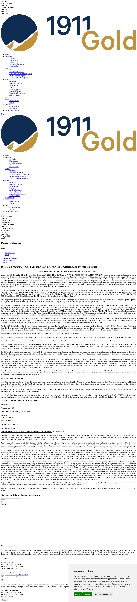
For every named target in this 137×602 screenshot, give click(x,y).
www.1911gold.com (72, 346)
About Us (12, 58)
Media (11, 103)
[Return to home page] (68, 542)
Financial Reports (15, 91)
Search (3, 114)
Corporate (8, 56)
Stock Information (15, 83)
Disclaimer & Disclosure (9, 573)
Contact (7, 105)
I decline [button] (87, 594)
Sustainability (14, 66)
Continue (4, 600)
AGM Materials (14, 95)
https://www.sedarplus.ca (33, 346)
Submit (4, 504)
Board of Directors (15, 62)
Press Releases (14, 101)
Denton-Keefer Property (17, 76)
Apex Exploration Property (18, 77)
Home (7, 54)
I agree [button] (77, 594)
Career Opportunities (12, 110)
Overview (12, 70)
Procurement (13, 108)
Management (13, 60)
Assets (7, 68)
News (7, 99)
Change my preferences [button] (103, 594)
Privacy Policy (92, 589)
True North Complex (16, 72)
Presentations (13, 85)
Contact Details (14, 106)
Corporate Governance (17, 64)
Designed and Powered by (14, 575)
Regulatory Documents (17, 93)
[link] (92, 589)
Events (11, 87)
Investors (8, 79)
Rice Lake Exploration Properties (20, 74)
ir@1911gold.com (7, 562)
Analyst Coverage (15, 89)
